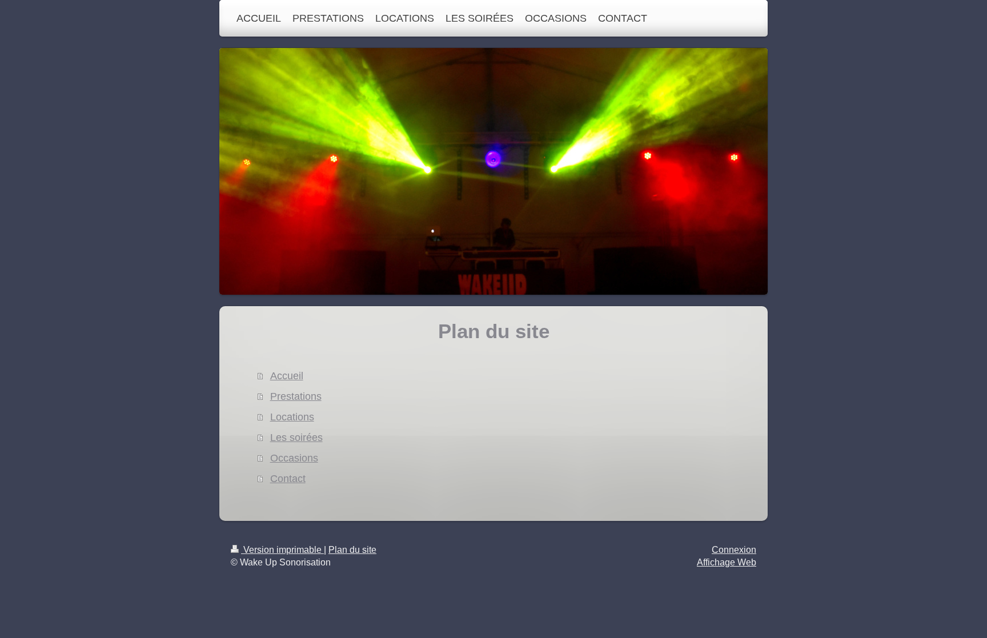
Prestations (296, 396)
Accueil (286, 376)
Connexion (734, 550)
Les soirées (296, 437)
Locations (292, 417)
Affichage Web (726, 562)
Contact (288, 478)
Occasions (294, 458)
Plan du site (352, 550)
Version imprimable (282, 550)
